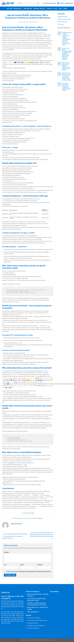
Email (22, 564)
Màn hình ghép (28, 8)
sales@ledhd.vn (35, 611)
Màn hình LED (17, 8)
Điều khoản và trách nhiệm (64, 19)
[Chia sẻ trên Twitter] (25, 513)
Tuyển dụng (60, 24)
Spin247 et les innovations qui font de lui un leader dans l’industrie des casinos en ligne (66, 76)
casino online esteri (32, 64)
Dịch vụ (55, 8)
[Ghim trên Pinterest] (30, 513)
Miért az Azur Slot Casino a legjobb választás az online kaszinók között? (66, 66)
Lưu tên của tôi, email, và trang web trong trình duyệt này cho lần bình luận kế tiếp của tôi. (28, 571)
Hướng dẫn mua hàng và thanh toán (36, 625)
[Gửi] (38, 3)
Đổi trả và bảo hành (62, 21)
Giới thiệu (10, 8)
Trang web (39, 564)
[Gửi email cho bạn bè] (28, 513)
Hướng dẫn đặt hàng (63, 16)
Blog (60, 8)
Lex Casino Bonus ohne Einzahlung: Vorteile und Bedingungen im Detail (66, 87)
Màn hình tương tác (39, 8)
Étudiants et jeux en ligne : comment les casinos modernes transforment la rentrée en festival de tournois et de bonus (67, 39)
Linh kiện (49, 8)
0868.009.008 (69, 3)
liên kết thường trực (38, 518)
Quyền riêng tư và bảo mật (33, 618)
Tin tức (28, 13)
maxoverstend (33, 22)
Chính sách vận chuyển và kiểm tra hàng (37, 620)
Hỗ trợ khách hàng (50, 3)
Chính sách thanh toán (32, 623)
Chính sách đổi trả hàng (33, 628)
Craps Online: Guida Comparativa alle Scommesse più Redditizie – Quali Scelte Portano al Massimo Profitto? (67, 54)
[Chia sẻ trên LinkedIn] (33, 513)
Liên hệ (65, 8)
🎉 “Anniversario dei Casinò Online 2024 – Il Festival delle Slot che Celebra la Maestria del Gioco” (14, 536)
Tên (5, 564)
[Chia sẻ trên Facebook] (22, 513)
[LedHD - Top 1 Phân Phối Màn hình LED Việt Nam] (8, 3)
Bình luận (6, 552)
